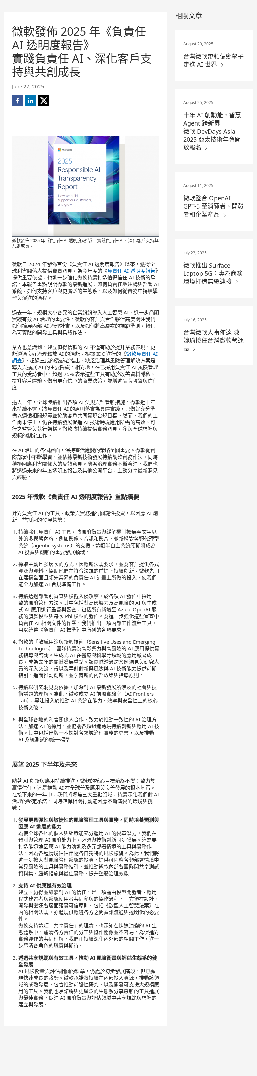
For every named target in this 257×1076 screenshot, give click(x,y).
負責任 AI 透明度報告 (131, 270)
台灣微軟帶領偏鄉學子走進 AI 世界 (213, 60)
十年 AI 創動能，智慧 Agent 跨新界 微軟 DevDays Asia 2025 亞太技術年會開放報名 (212, 131)
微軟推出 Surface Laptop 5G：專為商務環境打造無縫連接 (213, 273)
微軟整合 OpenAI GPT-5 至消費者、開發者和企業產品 (213, 206)
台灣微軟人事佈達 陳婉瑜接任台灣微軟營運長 (213, 340)
